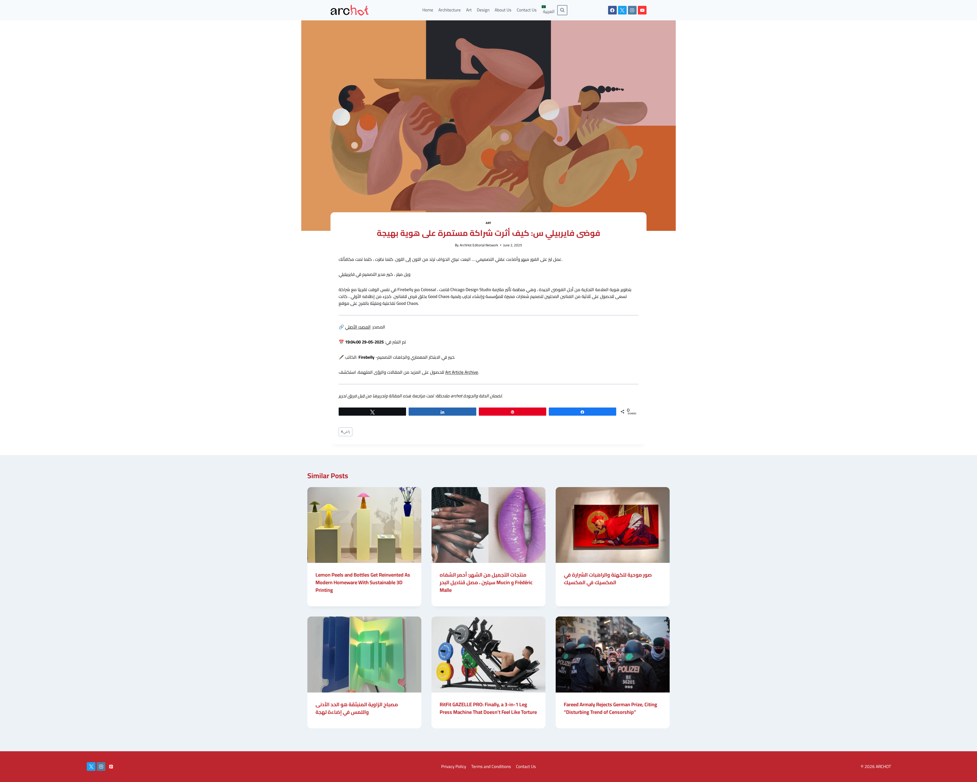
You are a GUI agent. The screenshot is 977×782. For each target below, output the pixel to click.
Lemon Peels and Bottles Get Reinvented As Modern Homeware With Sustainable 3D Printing (362, 582)
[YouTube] (642, 10)
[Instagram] (632, 10)
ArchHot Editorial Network (479, 245)
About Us (503, 10)
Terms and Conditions (491, 766)
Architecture (449, 10)
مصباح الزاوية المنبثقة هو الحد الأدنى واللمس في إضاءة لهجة (356, 708)
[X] (622, 10)
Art (469, 10)
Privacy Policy (453, 766)
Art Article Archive (461, 372)
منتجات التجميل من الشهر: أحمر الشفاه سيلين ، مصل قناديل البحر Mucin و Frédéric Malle (486, 582)
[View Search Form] (562, 10)
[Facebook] (612, 10)
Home (427, 10)
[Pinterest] (111, 766)
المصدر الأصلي (358, 327)
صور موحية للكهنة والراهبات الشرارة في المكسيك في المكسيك (608, 578)
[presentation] (364, 525)
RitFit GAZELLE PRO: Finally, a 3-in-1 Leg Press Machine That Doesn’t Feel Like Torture (488, 708)
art (488, 223)
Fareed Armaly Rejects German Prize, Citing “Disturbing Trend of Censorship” (610, 708)
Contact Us (527, 10)
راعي (345, 431)
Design (483, 10)
